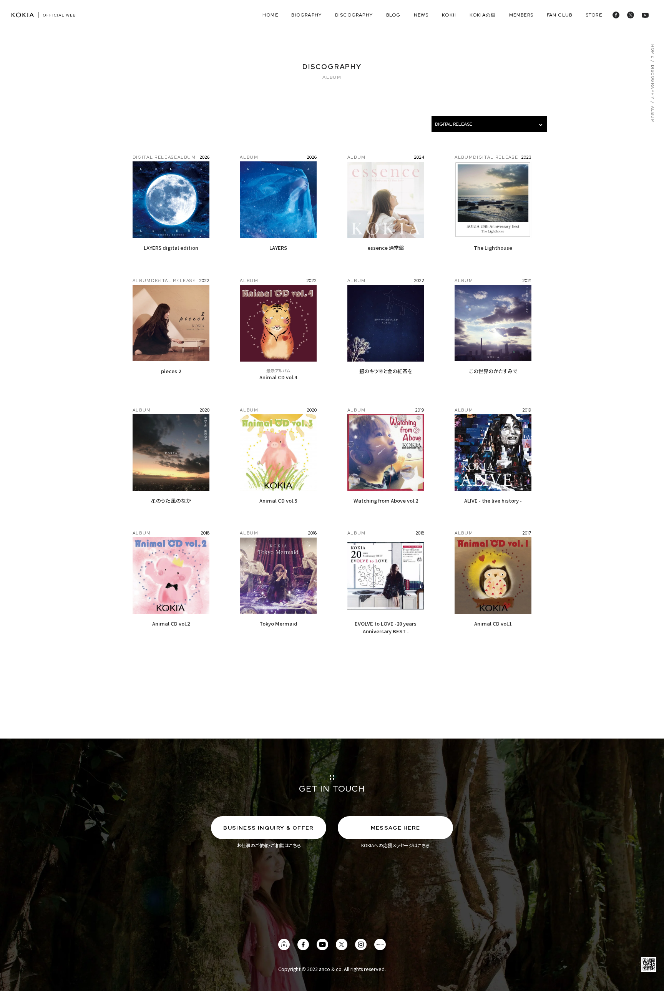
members (521, 15)
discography (354, 15)
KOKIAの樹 (483, 15)
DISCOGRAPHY (652, 82)
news (421, 15)
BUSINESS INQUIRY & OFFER (268, 827)
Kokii (449, 15)
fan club (560, 15)
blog (393, 15)
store (594, 15)
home (270, 15)
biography (306, 15)
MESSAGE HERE (395, 827)
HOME (652, 51)
